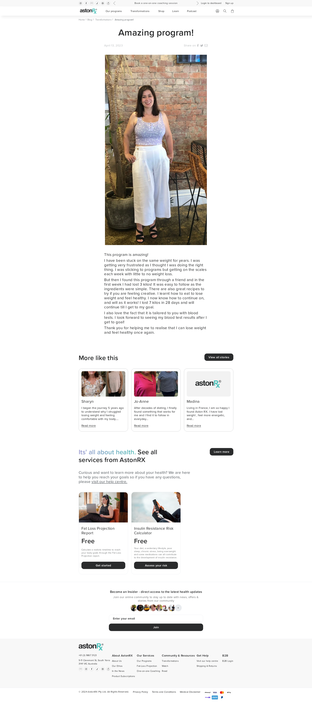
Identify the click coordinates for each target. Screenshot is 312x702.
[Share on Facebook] (198, 46)
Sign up (229, 3)
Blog (89, 19)
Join (156, 627)
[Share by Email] (206, 46)
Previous (115, 3)
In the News (118, 671)
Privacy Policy (140, 692)
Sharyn (87, 401)
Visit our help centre (207, 661)
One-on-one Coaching (148, 671)
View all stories (218, 357)
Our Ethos (117, 666)
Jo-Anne (141, 401)
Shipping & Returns (207, 666)
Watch (165, 666)
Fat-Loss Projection (147, 666)
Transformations (103, 19)
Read (164, 671)
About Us (117, 661)
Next (197, 3)
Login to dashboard (211, 3)
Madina (193, 401)
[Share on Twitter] (201, 46)
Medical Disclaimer (190, 692)
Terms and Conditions (164, 692)
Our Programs (144, 661)
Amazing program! (124, 19)
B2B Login (227, 661)
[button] (114, 11)
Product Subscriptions (123, 676)
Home (82, 19)
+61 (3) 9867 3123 (88, 655)
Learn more (221, 452)
